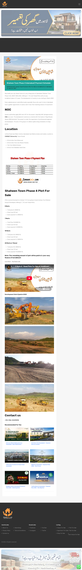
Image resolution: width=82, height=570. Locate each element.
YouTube (44, 527)
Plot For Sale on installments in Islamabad (40, 86)
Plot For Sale (72, 527)
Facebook (32, 527)
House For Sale (61, 527)
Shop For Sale (61, 533)
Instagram (33, 530)
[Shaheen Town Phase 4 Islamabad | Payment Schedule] (29, 70)
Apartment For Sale (62, 530)
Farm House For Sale (74, 534)
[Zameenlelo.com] (5, 6)
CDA (6, 117)
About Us (5, 527)
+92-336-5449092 (12, 420)
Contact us (6, 533)
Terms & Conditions (20, 530)
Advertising (18, 527)
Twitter (44, 530)
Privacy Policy (6, 530)
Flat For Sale (72, 530)
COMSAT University (11, 136)
